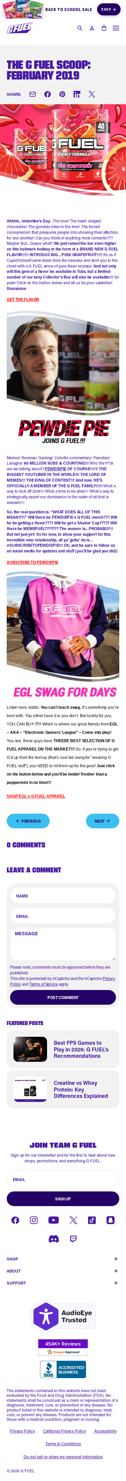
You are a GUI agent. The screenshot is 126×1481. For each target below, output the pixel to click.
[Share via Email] (32, 94)
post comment (63, 997)
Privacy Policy (22, 1431)
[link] (63, 1049)
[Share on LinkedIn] (77, 94)
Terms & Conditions (63, 1443)
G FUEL (27, 1470)
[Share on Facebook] (47, 94)
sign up (63, 1198)
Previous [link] (31, 821)
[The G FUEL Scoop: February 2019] (20, 28)
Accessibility (105, 1431)
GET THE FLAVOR (23, 299)
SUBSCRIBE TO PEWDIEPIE (32, 562)
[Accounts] (91, 28)
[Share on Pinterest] (62, 94)
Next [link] (99, 821)
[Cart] (104, 28)
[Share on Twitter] (91, 94)
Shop (109, 9)
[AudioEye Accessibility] (63, 1316)
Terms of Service (44, 984)
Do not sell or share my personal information (63, 1456)
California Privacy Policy (64, 1431)
